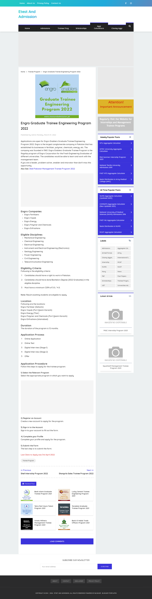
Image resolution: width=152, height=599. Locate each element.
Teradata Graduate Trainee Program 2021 (80, 507)
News (119, 271)
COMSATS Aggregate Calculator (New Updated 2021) (112, 205)
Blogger (98, 593)
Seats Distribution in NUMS (110, 226)
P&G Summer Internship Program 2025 (113, 158)
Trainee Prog (63, 28)
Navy (104, 271)
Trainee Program (28, 460)
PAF (103, 276)
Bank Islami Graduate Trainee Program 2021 (43, 493)
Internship (105, 262)
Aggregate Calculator (124, 248)
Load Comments (57, 541)
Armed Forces (107, 253)
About (54, 581)
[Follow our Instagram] (131, 3)
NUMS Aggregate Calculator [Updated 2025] (111, 197)
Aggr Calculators (99, 27)
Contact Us (56, 3)
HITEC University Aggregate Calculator (111, 150)
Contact (66, 581)
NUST (120, 267)
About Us (31, 3)
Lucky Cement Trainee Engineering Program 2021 (80, 494)
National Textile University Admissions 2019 (110, 166)
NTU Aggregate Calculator (110, 143)
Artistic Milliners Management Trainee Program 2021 (42, 523)
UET (103, 285)
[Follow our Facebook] (125, 3)
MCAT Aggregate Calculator (111, 232)
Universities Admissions (124, 285)
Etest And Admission (61, 593)
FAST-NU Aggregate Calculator (112, 220)
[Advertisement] (76, 49)
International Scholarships (124, 257)
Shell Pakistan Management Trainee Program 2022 (52, 169)
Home (22, 3)
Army (119, 253)
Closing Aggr (117, 28)
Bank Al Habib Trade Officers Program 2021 (81, 522)
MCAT (120, 262)
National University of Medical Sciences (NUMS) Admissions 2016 (113, 213)
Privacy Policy (43, 3)
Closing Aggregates (108, 257)
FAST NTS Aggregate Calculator (112, 173)
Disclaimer (79, 581)
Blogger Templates (109, 593)
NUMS (104, 267)
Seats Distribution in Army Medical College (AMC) (113, 180)
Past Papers (122, 276)
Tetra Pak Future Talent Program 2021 (43, 507)
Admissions (45, 28)
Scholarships (81, 28)
